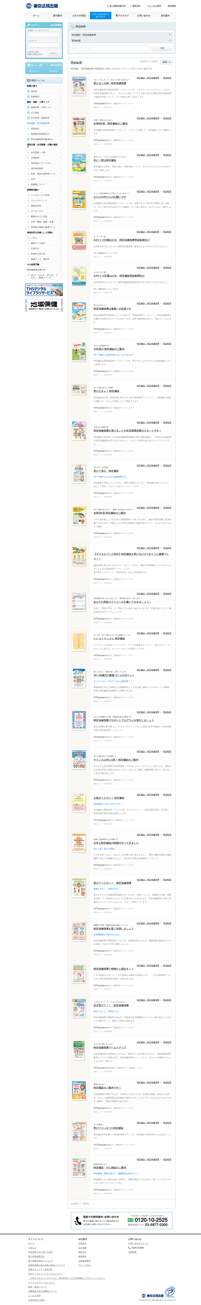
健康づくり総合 (38, 243)
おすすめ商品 (79, 15)
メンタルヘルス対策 (40, 195)
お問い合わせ (143, 15)
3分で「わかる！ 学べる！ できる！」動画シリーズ (44, 276)
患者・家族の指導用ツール (43, 174)
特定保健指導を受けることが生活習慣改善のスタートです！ (127, 430)
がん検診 (35, 112)
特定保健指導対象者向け (42, 139)
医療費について (38, 184)
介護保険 (35, 158)
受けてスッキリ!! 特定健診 (108, 1128)
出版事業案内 (84, 1261)
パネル (34, 238)
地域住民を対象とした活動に (40, 232)
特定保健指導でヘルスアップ (110, 1047)
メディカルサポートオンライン (100, 15)
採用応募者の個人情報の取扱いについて (46, 1265)
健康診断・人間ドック (41, 107)
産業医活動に (33, 190)
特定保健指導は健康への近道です (112, 308)
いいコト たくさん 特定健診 (109, 638)
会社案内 (165, 15)
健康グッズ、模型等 (40, 259)
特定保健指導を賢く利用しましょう (114, 928)
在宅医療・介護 (38, 152)
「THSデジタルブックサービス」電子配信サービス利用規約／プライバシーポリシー (67, 1278)
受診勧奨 (167, 78)
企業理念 (82, 1243)
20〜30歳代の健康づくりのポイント (114, 675)
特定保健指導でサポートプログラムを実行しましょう (124, 720)
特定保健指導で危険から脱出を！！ (114, 968)
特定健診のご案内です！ (107, 1087)
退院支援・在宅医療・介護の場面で (42, 145)
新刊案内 (57, 15)
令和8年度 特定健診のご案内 (111, 123)
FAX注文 (53, 71)
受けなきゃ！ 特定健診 (106, 391)
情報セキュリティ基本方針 (40, 1269)
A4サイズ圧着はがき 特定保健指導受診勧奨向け (122, 240)
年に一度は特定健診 (105, 160)
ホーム (36, 15)
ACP (33, 179)
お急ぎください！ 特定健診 (109, 798)
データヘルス (37, 211)
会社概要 (82, 1248)
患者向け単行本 (38, 254)
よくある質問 (34, 1295)
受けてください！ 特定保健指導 (112, 883)
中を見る (57, 65)
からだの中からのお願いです (110, 197)
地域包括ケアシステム (41, 163)
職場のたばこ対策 (39, 216)
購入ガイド (35, 71)
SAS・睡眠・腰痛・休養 (42, 222)
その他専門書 (33, 264)
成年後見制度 (37, 168)
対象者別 (35, 96)
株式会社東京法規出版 (41, 6)
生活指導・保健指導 (40, 118)
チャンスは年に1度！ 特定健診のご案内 (116, 759)
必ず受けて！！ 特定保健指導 (111, 1005)
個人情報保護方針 (117, 6)
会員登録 (57, 25)
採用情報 (172, 6)
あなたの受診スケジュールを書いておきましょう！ (122, 602)
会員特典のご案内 (36, 1300)
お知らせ (32, 1248)
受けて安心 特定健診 (106, 471)
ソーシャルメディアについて (41, 1282)
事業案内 (82, 1256)
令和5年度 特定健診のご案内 (110, 513)
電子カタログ (122, 15)
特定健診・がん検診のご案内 (110, 1167)
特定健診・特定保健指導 (148, 78)
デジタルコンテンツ (36, 270)
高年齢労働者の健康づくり (43, 227)
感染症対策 (36, 206)
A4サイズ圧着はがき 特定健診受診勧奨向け (119, 275)
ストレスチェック (39, 200)
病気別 (34, 91)
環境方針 (136, 6)
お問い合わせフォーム (138, 1243)
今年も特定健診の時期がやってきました (116, 843)
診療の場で (32, 86)
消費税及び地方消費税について (42, 1291)
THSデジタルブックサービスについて (45, 1274)
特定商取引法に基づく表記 (40, 1252)
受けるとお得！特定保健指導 (110, 83)
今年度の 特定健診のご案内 (109, 349)
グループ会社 (84, 1265)
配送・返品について (37, 1287)
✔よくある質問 (154, 6)
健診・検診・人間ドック (38, 102)
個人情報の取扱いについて (40, 1261)
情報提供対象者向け (40, 134)
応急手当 (35, 248)
